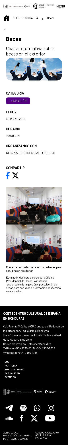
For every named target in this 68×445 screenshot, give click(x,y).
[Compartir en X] (15, 175)
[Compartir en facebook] (8, 175)
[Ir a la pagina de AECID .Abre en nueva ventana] (27, 5)
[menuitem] (17, 362)
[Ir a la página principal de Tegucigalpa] (43, 6)
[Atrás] (4, 30)
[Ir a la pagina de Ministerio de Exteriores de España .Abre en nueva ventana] (13, 5)
